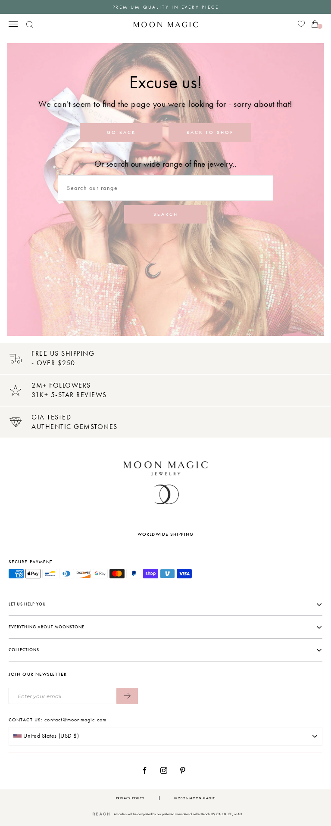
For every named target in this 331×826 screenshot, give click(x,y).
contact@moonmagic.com (75, 720)
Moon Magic (202, 798)
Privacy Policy (130, 798)
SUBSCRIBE (127, 696)
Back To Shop (210, 132)
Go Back (121, 132)
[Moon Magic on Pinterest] (185, 770)
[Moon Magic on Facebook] (148, 770)
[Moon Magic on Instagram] (166, 770)
